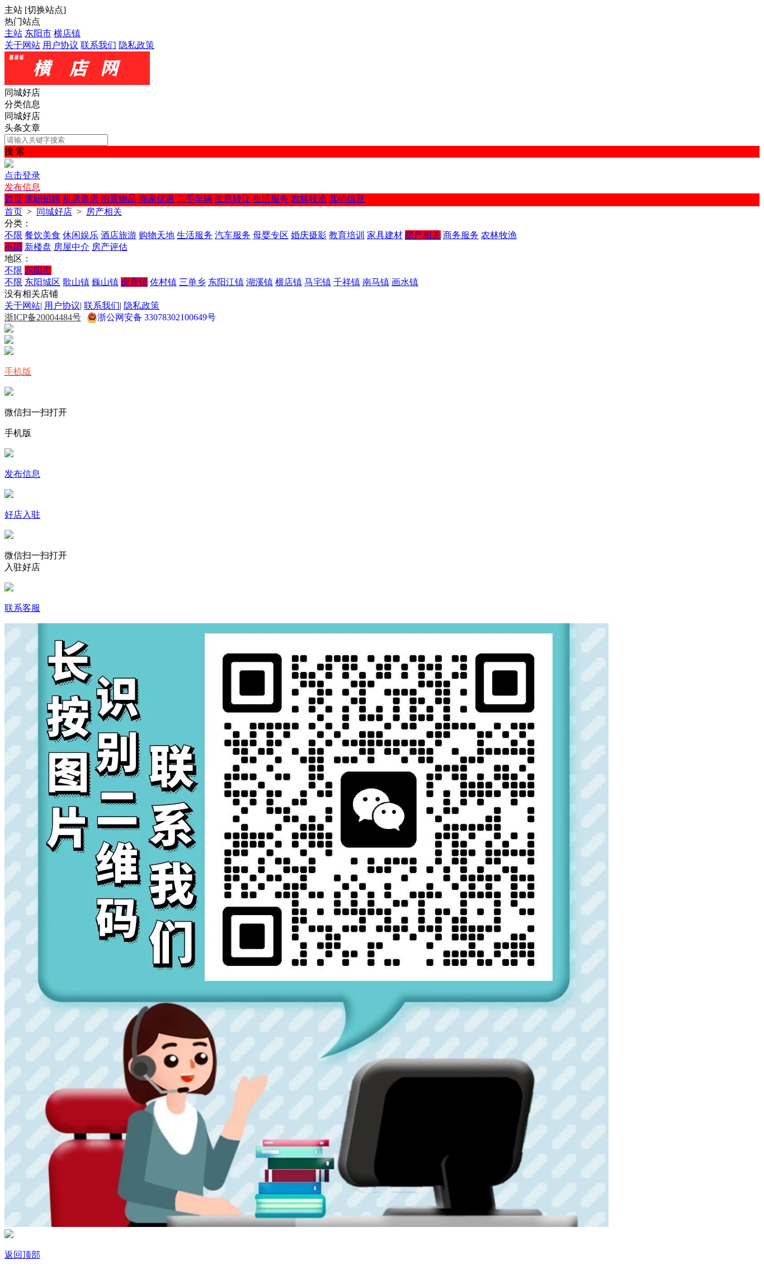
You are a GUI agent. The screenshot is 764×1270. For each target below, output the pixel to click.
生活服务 (271, 198)
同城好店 (54, 211)
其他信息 (347, 198)
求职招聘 (42, 198)
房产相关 (104, 211)
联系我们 (98, 45)
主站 (13, 33)
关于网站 (22, 45)
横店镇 (67, 33)
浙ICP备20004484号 (42, 317)
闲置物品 (118, 198)
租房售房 (80, 198)
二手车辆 (195, 198)
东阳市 (38, 33)
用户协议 (60, 45)
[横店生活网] (77, 82)
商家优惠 (157, 198)
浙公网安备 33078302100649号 (156, 317)
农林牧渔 (309, 198)
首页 (13, 198)
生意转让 (233, 198)
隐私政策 (136, 45)
